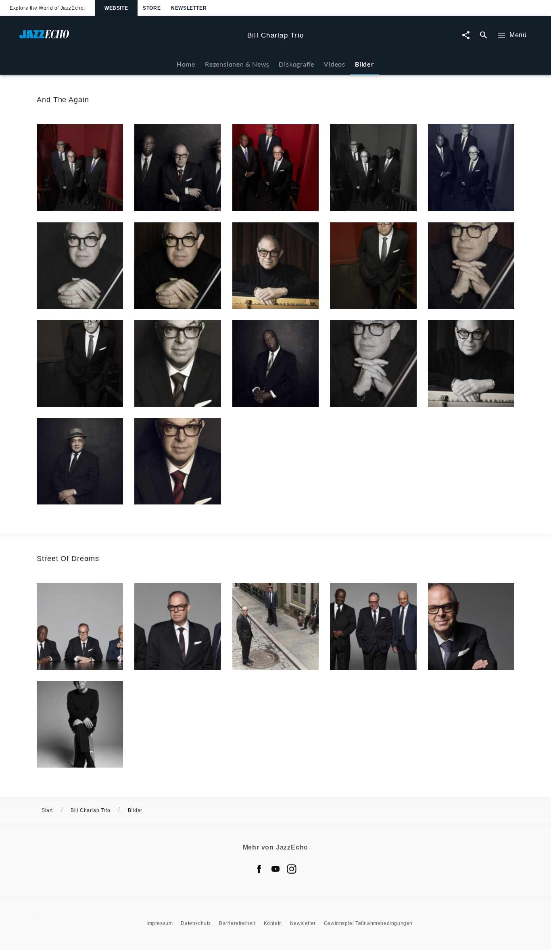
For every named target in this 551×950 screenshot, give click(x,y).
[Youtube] (275, 869)
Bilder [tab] (364, 64)
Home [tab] (186, 64)
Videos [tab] (334, 64)
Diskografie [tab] (296, 64)
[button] (79, 167)
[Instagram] (292, 869)
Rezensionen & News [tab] (237, 64)
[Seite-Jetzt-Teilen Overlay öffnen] (466, 35)
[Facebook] (259, 869)
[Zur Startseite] (130, 38)
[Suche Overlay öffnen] (484, 35)
